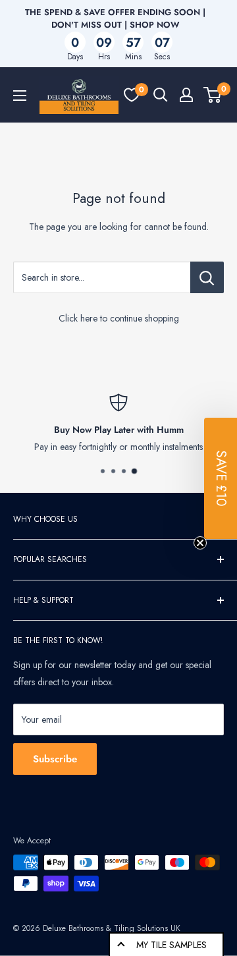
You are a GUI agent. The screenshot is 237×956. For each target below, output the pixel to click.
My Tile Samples (171, 944)
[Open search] (160, 95)
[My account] (186, 95)
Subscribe (55, 759)
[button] (220, 478)
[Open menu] (19, 95)
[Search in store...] (207, 277)
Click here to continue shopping (119, 318)
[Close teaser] (200, 542)
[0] (131, 95)
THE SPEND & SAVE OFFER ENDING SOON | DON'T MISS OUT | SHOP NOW (115, 18)
